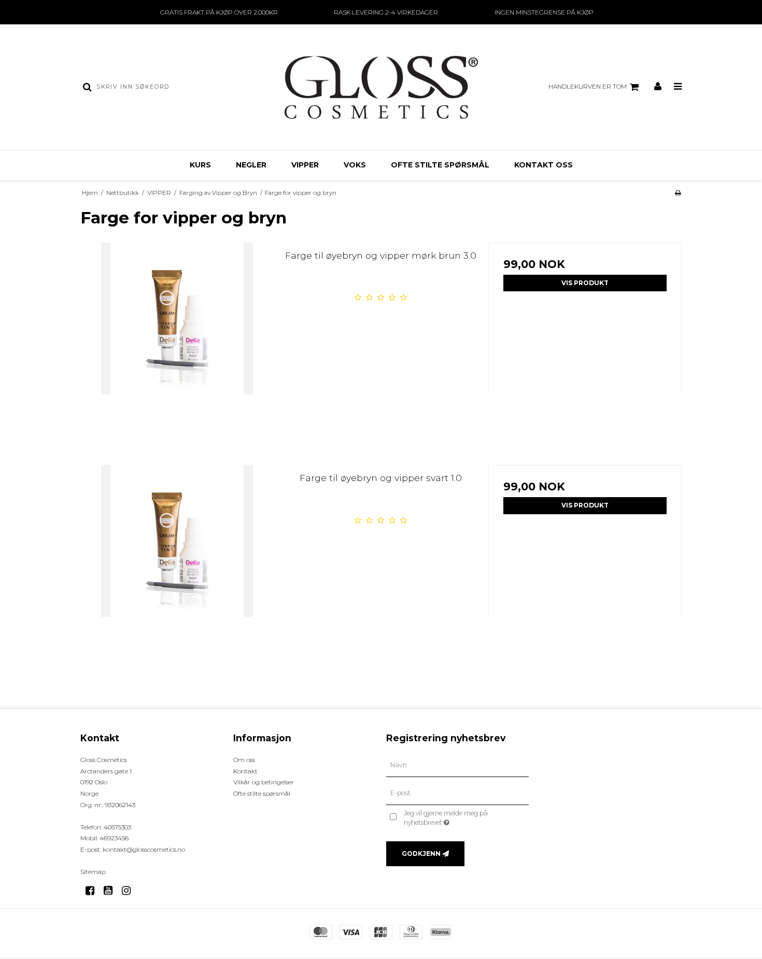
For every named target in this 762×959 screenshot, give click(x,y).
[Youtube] (112, 890)
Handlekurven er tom (587, 86)
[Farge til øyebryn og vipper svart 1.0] (177, 561)
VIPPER (305, 165)
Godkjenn (421, 853)
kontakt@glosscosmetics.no (144, 849)
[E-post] (457, 793)
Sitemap (93, 872)
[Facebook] (94, 890)
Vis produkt (585, 283)
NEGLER (251, 165)
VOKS (355, 165)
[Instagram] (130, 890)
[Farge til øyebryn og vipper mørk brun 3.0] (177, 339)
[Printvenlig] (678, 192)
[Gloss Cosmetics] (380, 87)
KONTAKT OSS (543, 165)
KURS (200, 165)
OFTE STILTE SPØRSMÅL (440, 165)
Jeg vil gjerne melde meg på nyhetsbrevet (464, 817)
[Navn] (457, 765)
